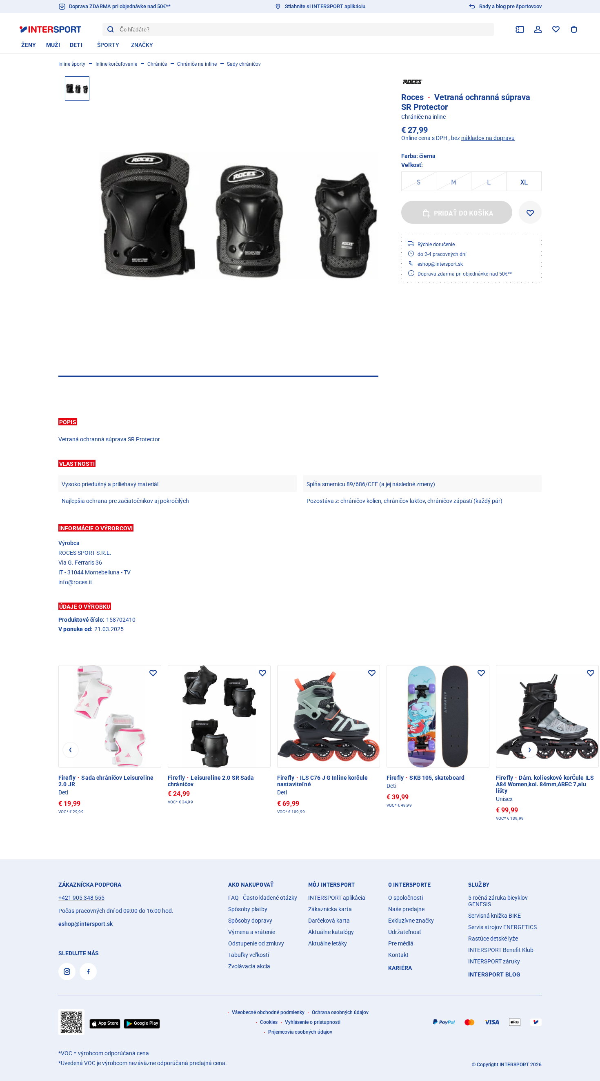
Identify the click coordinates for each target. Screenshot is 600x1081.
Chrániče (157, 64)
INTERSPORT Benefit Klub (500, 950)
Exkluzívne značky (411, 920)
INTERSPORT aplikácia (336, 897)
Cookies (269, 1022)
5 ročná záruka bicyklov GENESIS (498, 901)
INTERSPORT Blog (494, 974)
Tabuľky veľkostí (248, 955)
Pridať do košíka (463, 213)
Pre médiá (400, 943)
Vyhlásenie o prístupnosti (312, 1022)
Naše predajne (406, 909)
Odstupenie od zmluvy (256, 943)
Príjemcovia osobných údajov (300, 1032)
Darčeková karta (329, 920)
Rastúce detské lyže (493, 938)
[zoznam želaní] (556, 29)
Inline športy (71, 64)
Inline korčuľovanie (116, 64)
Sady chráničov (244, 64)
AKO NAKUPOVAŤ (251, 884)
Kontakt (398, 955)
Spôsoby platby (247, 909)
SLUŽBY (478, 884)
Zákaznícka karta (330, 909)
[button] (300, 421)
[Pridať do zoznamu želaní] (530, 212)
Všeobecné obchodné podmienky (268, 1012)
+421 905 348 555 (81, 897)
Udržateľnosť (404, 932)
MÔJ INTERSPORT (331, 884)
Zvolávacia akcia (249, 966)
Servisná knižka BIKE (494, 915)
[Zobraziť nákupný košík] (574, 29)
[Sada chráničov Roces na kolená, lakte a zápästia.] (238, 216)
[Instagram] (67, 971)
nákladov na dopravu (488, 138)
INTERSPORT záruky (494, 961)
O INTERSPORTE (409, 884)
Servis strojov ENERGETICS (502, 927)
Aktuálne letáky (327, 943)
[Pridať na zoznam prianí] (153, 673)
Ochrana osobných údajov (340, 1012)
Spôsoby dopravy (250, 920)
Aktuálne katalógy (331, 932)
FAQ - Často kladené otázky (262, 897)
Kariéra (400, 968)
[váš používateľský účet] (538, 29)
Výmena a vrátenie (251, 932)
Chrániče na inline (197, 64)
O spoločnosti (405, 897)
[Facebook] (88, 971)
